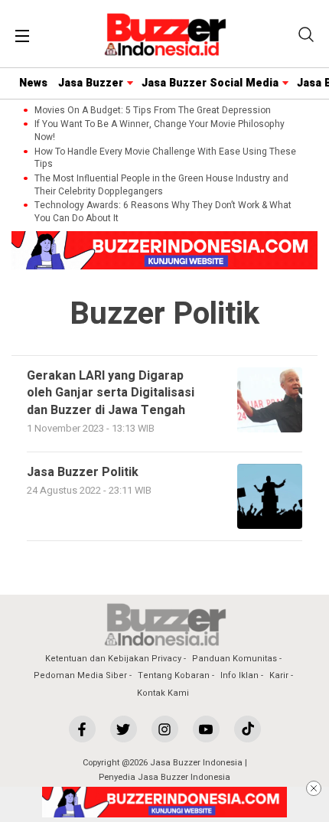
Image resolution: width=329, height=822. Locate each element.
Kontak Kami (163, 693)
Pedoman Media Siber (80, 675)
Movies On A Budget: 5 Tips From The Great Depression (152, 110)
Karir (278, 675)
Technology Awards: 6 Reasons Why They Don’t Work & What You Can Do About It (163, 212)
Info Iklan (239, 675)
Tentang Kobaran (174, 675)
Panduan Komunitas (234, 658)
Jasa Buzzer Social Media (210, 83)
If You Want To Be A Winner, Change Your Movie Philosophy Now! (159, 131)
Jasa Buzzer (90, 83)
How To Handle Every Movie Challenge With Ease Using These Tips (165, 158)
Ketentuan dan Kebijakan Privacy (113, 658)
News (33, 83)
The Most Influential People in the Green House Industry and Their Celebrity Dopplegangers (161, 185)
